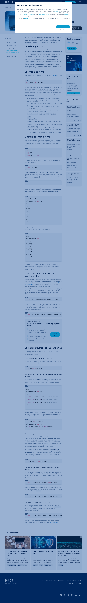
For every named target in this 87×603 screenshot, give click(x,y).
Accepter (26, 18)
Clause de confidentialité (43, 14)
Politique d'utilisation (29, 14)
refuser (66, 14)
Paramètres (57, 11)
